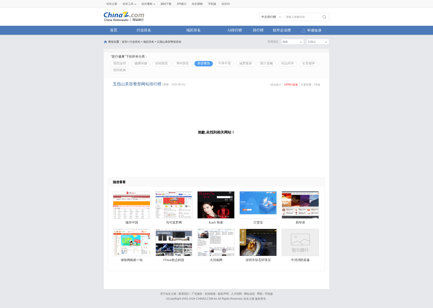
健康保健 (140, 63)
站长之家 (111, 3)
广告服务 (197, 293)
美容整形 (203, 63)
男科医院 (182, 63)
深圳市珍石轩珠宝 (258, 260)
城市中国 (131, 222)
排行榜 (258, 30)
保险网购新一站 (132, 260)
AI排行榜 (234, 30)
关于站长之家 (168, 293)
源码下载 (166, 3)
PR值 (317, 84)
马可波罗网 (174, 222)
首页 (113, 30)
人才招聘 (236, 293)
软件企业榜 (282, 30)
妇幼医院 (161, 63)
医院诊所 (119, 63)
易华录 (300, 222)
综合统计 (275, 84)
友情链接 (210, 293)
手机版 (269, 293)
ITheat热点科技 (173, 260)
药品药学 (287, 63)
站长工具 (128, 3)
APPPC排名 (291, 84)
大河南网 (216, 260)
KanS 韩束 (216, 222)
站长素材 (147, 3)
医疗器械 (266, 63)
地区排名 (193, 30)
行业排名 (144, 30)
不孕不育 (224, 63)
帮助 (260, 293)
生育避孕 (308, 63)
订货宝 (258, 222)
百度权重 (306, 84)
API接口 (182, 3)
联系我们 (184, 293)
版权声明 (223, 293)
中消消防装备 (300, 260)
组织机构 (119, 70)
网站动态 (249, 293)
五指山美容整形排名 (169, 41)
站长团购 (197, 3)
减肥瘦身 (245, 63)
